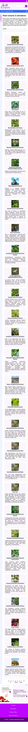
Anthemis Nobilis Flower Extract (15, 606)
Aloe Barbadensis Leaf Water (15, 472)
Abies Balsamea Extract (15, 186)
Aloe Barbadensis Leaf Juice (15, 450)
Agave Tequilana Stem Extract (15, 384)
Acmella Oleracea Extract (15, 297)
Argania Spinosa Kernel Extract (15, 666)
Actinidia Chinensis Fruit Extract (15, 336)
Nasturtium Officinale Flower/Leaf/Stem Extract (15, 168)
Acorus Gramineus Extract (15, 318)
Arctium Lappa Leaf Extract (15, 646)
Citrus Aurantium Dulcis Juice (15, 65)
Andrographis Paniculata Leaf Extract (15, 515)
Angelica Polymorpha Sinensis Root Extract (15, 558)
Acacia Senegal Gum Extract (15, 208)
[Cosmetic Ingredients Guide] (14, 6)
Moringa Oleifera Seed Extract (15, 147)
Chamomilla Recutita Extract (15, 44)
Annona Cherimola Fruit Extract (15, 583)
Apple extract (15, 627)
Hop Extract (15, 109)
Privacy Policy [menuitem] (13, 712)
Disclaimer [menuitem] (13, 708)
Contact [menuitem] (13, 705)
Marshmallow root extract (15, 127)
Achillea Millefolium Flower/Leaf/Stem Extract (15, 276)
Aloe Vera (15, 492)
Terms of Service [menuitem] (13, 715)
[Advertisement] (14, 693)
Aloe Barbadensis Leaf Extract (15, 428)
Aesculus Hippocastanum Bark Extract (15, 358)
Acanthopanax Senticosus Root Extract (15, 254)
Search (5, 28)
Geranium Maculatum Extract (15, 89)
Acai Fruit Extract (15, 232)
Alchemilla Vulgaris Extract (15, 407)
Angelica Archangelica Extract (15, 538)
